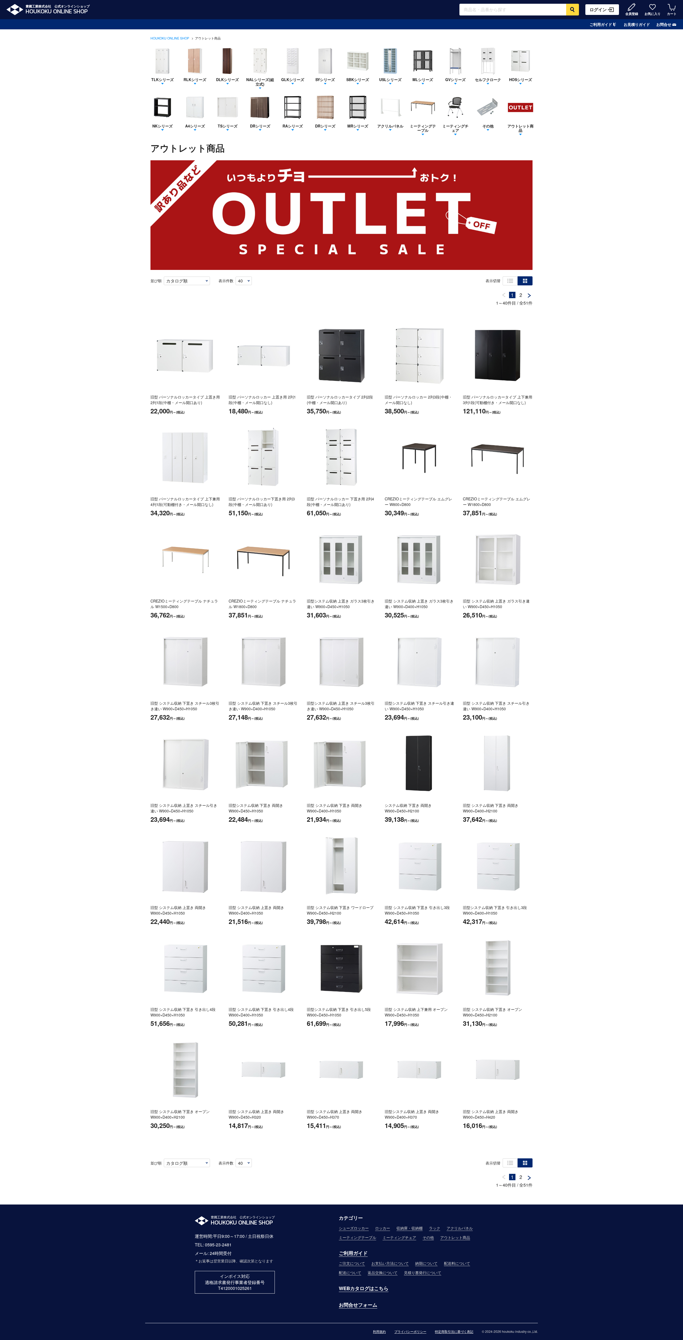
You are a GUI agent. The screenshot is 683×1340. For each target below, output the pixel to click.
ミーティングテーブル (357, 1237)
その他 (428, 1237)
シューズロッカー (354, 1228)
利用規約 (379, 1332)
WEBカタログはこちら (363, 1288)
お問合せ (663, 24)
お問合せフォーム (358, 1304)
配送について (350, 1272)
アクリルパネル (460, 1228)
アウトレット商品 (455, 1237)
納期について (426, 1263)
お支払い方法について (390, 1263)
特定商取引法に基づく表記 (454, 1332)
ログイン (598, 9)
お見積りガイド (637, 24)
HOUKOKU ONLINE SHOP (169, 38)
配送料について (457, 1263)
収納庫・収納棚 (409, 1228)
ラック (434, 1228)
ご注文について (352, 1263)
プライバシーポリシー (410, 1332)
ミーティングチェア (399, 1237)
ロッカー (382, 1228)
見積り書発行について (422, 1272)
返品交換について (383, 1272)
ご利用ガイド (601, 24)
